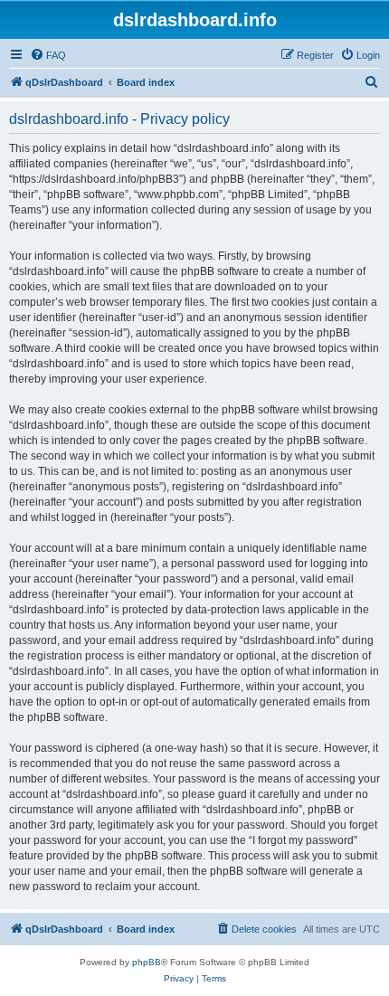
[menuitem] (48, 55)
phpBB (146, 962)
